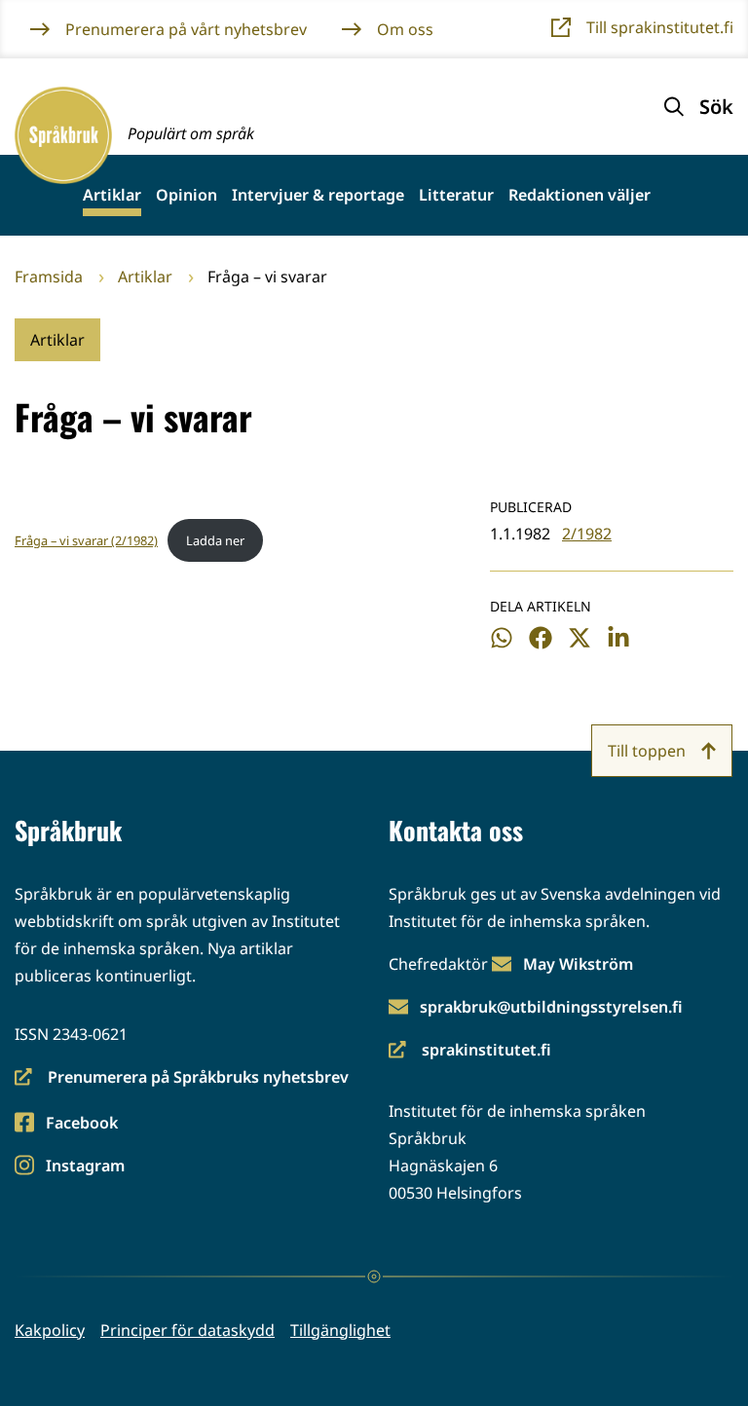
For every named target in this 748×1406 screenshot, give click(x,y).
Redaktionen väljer (579, 195)
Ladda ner (215, 540)
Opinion (186, 195)
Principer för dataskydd (187, 1330)
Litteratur (456, 195)
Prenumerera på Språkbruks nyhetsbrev (182, 1078)
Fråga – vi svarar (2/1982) (86, 540)
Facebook (81, 1124)
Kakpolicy (50, 1330)
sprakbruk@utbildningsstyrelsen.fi (551, 1007)
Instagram (85, 1167)
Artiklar (112, 195)
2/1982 (587, 533)
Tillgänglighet (340, 1330)
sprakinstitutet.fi (470, 1051)
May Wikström (578, 964)
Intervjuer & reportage (318, 195)
